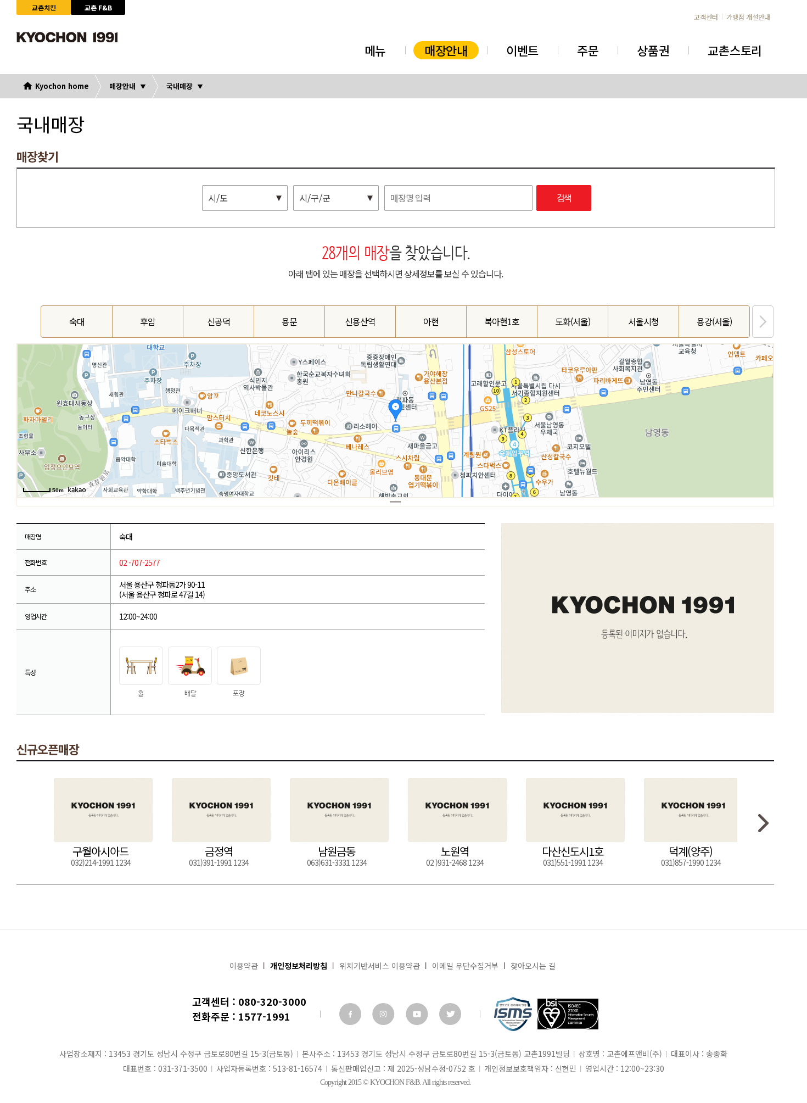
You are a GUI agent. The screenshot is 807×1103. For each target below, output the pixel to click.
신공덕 (218, 321)
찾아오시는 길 (533, 965)
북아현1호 (501, 321)
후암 (147, 321)
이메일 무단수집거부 (465, 965)
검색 (564, 198)
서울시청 (643, 321)
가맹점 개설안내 (748, 17)
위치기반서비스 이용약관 (379, 965)
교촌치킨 (44, 7)
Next (763, 321)
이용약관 (243, 965)
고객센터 (706, 17)
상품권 (653, 50)
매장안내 (446, 50)
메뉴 (375, 50)
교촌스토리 (735, 50)
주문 (587, 50)
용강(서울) (714, 321)
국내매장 (179, 86)
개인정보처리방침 (298, 965)
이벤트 (522, 50)
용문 (289, 321)
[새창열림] (350, 1014)
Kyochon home (62, 86)
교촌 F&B (98, 7)
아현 (431, 321)
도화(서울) (572, 321)
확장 (395, 502)
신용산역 (360, 321)
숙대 (77, 321)
